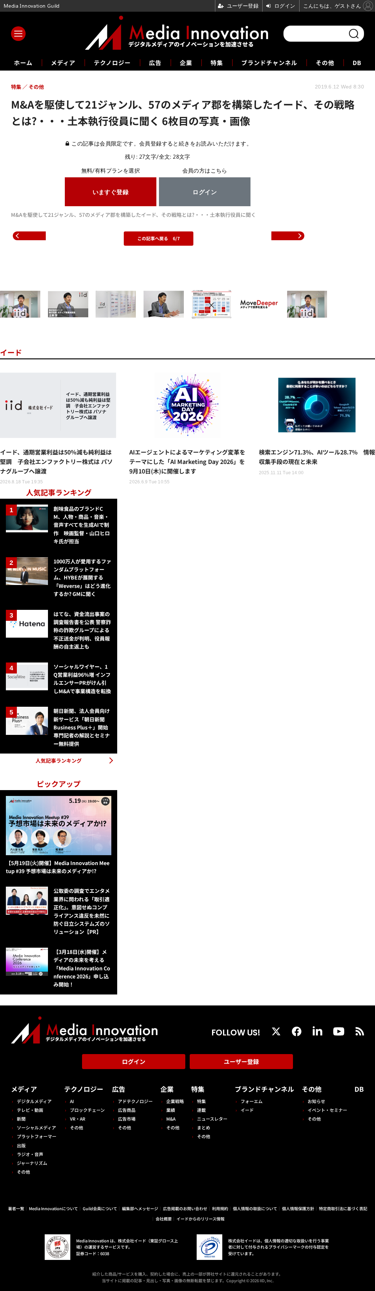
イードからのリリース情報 (200, 1219)
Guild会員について (100, 1208)
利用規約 (220, 1208)
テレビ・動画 (30, 1110)
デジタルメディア (34, 1101)
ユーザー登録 (241, 1061)
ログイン (133, 1061)
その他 (325, 62)
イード (11, 352)
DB (357, 62)
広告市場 (126, 1119)
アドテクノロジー (135, 1101)
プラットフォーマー (36, 1136)
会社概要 (164, 1219)
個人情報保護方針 (298, 1208)
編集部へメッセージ (140, 1208)
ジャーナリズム (32, 1163)
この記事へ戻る (158, 238)
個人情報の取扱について (255, 1208)
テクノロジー (112, 62)
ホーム (23, 62)
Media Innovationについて (53, 1208)
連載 (201, 1110)
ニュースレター (212, 1119)
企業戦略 (175, 1101)
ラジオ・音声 (30, 1154)
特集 (217, 62)
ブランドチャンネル (269, 62)
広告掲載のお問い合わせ (185, 1208)
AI (72, 1101)
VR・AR (77, 1119)
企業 (186, 62)
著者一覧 (16, 1208)
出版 (21, 1145)
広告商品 (126, 1110)
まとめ (203, 1127)
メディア (63, 62)
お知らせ (316, 1101)
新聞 (21, 1119)
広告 (155, 62)
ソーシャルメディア (36, 1127)
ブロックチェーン (87, 1110)
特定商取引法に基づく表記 (343, 1208)
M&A (170, 1119)
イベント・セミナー (327, 1110)
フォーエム (252, 1101)
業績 (170, 1110)
